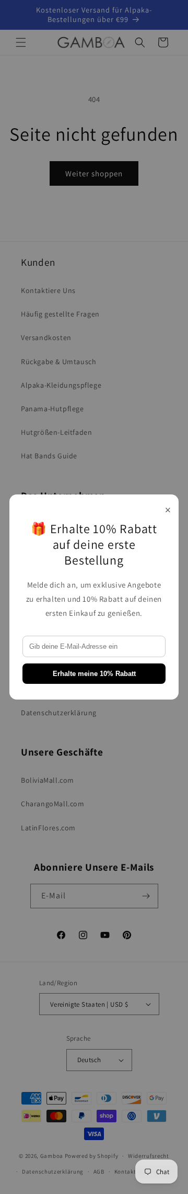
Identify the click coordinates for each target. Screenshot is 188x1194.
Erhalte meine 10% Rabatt (94, 674)
